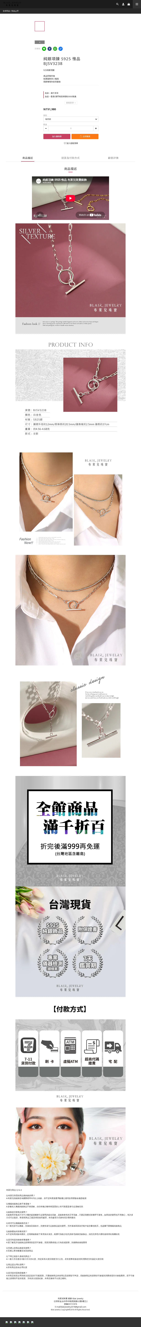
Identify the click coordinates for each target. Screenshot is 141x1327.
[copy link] (61, 49)
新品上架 (15, 11)
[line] (44, 49)
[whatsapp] (55, 49)
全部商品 (6, 11)
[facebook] (50, 49)
